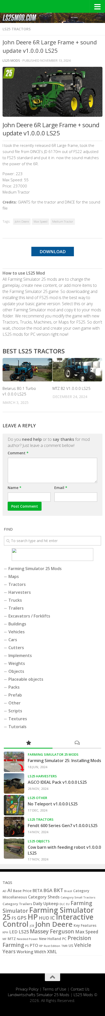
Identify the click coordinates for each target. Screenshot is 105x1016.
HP (33, 917)
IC (52, 918)
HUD (44, 918)
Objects (16, 671)
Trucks (15, 600)
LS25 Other (37, 797)
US (71, 945)
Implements (20, 655)
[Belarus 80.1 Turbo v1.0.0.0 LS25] (27, 369)
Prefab (15, 695)
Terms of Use (54, 989)
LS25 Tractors (17, 29)
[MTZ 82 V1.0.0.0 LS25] (77, 369)
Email (60, 487)
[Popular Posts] (28, 743)
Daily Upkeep (46, 903)
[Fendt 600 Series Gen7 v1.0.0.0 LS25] (14, 827)
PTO (34, 945)
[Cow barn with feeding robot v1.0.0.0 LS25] (14, 848)
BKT (58, 890)
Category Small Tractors (78, 897)
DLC (62, 904)
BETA (37, 890)
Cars (12, 639)
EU (68, 904)
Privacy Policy (27, 989)
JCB (32, 926)
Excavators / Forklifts (29, 616)
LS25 (24, 932)
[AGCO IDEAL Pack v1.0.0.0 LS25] (14, 783)
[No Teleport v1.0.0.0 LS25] (14, 805)
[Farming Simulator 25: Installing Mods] (14, 762)
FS (14, 918)
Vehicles (16, 632)
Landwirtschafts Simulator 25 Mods (38, 994)
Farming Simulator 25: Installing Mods (64, 760)
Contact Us (80, 989)
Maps (13, 576)
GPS (22, 918)
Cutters (16, 647)
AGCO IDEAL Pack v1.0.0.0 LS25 (57, 782)
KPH (5, 932)
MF (5, 939)
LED (13, 932)
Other (14, 703)
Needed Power (27, 939)
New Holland (50, 938)
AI (9, 890)
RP (41, 946)
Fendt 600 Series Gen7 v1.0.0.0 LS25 (63, 825)
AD (4, 891)
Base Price (22, 890)
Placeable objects (25, 679)
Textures (17, 719)
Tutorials (17, 726)
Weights (16, 663)
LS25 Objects (39, 841)
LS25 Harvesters (42, 776)
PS (27, 946)
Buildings (17, 624)
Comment (18, 453)
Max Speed (40, 221)
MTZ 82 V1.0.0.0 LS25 (71, 388)
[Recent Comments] (76, 743)
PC (64, 938)
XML (52, 951)
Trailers (16, 608)
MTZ (12, 938)
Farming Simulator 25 (48, 913)
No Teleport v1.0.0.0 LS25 (53, 804)
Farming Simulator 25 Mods (35, 568)
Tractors (17, 584)
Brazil (68, 891)
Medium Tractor (62, 221)
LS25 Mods (83, 994)
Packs (14, 687)
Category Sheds (44, 897)
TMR (64, 946)
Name (14, 487)
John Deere (22, 221)
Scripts (15, 711)
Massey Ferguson (52, 931)
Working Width (31, 952)
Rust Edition (52, 946)
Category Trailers (17, 904)
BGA (47, 890)
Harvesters (19, 592)
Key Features (85, 925)
